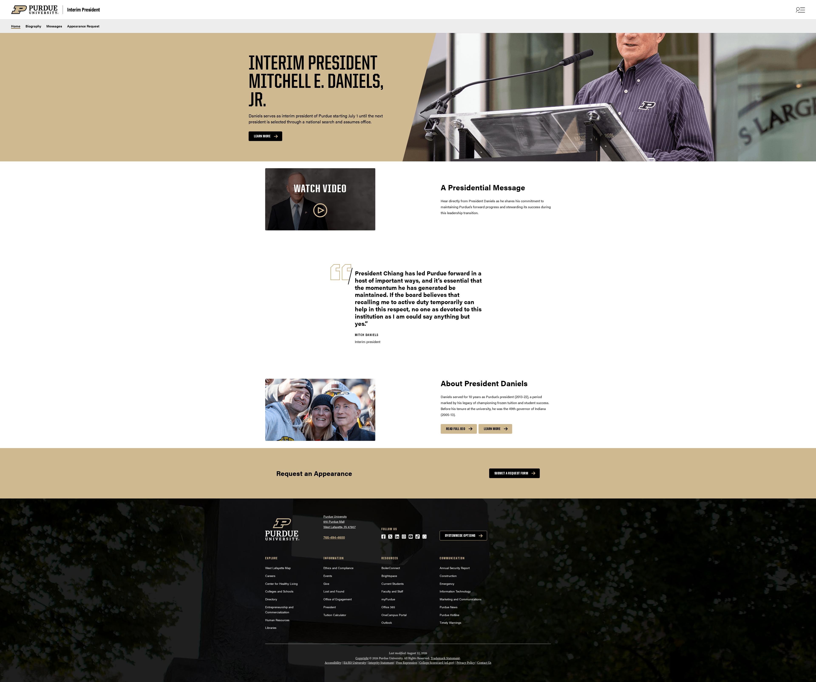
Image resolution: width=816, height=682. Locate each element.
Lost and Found (333, 591)
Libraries (270, 627)
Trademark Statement (445, 658)
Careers (270, 576)
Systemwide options (460, 535)
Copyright (362, 658)
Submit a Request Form (511, 473)
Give (326, 583)
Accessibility (333, 663)
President (329, 607)
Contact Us (484, 663)
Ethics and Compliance (338, 568)
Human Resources (277, 620)
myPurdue (388, 599)
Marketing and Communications (461, 599)
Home (15, 26)
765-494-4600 (334, 537)
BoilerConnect (390, 568)
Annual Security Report (455, 568)
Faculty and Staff (392, 591)
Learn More (492, 429)
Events (327, 576)
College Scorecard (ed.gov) (436, 663)
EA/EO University (354, 663)
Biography (33, 26)
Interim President (83, 9)
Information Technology (455, 591)
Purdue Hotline (449, 615)
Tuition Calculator (334, 615)
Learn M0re (262, 136)
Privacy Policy (465, 663)
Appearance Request (83, 26)
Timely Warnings (450, 622)
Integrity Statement (381, 663)
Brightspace (389, 576)
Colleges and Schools (279, 591)
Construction (448, 576)
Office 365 (388, 607)
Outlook (386, 622)
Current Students (392, 583)
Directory (271, 599)
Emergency (447, 583)
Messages (54, 26)
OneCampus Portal (394, 615)
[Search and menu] (800, 10)
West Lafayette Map (278, 568)
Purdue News (449, 607)
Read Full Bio (455, 429)
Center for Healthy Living (281, 583)
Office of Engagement (337, 599)
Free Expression (406, 663)
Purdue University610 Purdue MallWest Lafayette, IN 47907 (339, 521)
